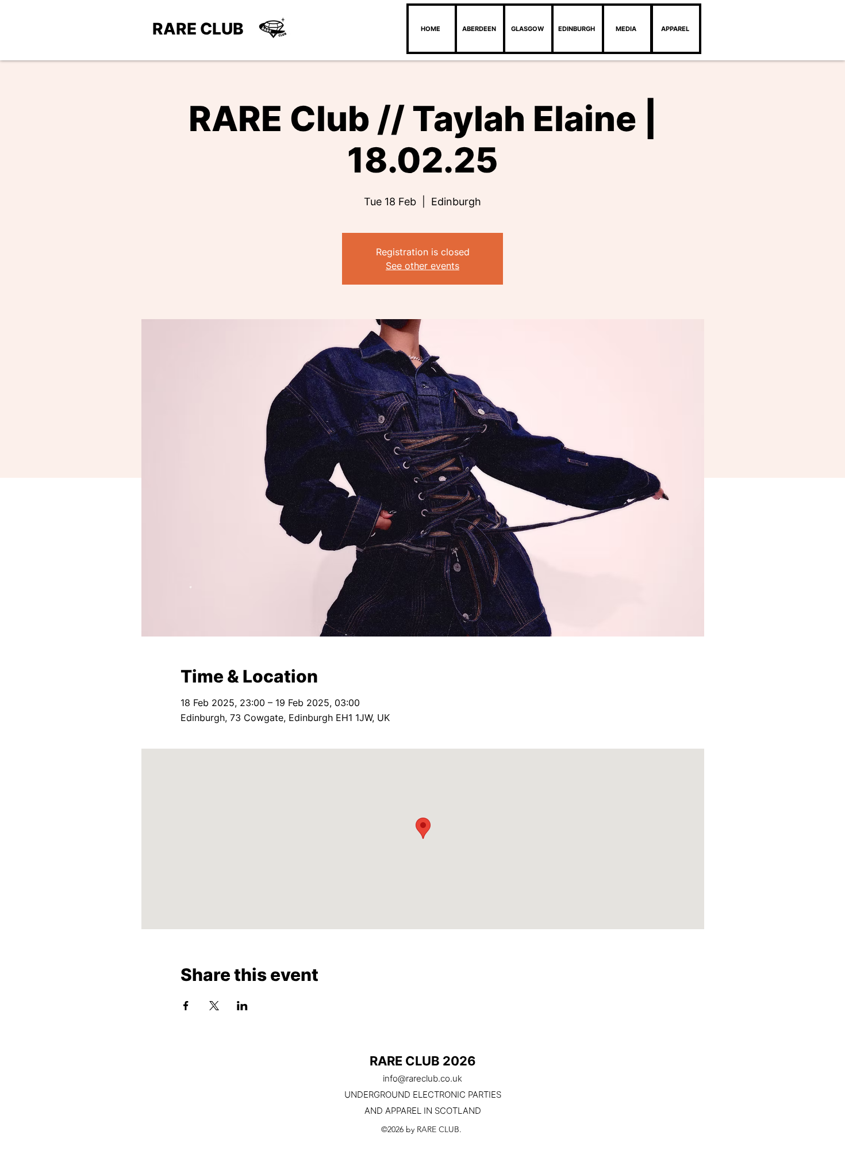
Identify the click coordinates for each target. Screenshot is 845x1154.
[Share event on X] (214, 1005)
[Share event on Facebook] (185, 1005)
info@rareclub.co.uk (422, 1078)
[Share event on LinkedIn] (242, 1005)
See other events (422, 265)
